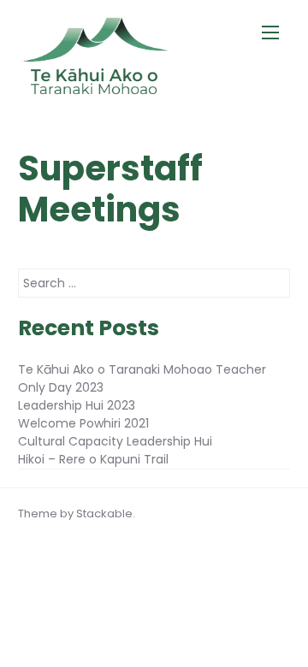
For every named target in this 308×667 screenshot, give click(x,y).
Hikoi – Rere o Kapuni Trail (93, 459)
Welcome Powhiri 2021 (83, 423)
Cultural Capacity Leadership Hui (115, 441)
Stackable (104, 513)
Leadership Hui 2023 (76, 405)
